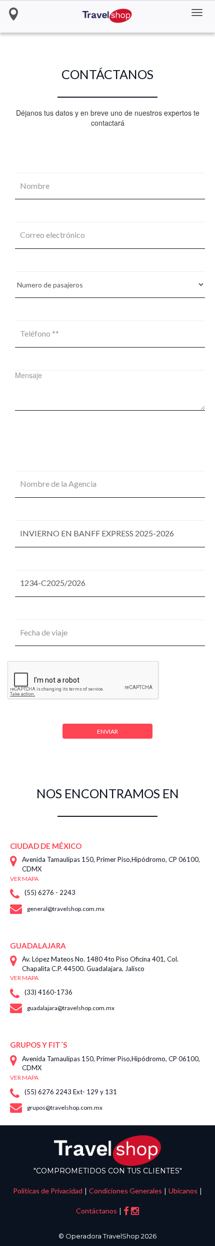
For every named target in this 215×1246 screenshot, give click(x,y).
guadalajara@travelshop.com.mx (70, 1008)
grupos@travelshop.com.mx (64, 1107)
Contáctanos (96, 1210)
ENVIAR (107, 731)
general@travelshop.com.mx (65, 908)
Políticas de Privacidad (47, 1190)
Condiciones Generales (125, 1190)
